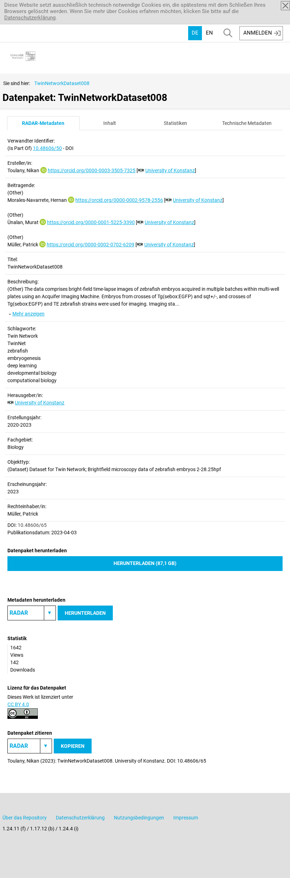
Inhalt (109, 123)
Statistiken (175, 123)
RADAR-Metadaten (43, 123)
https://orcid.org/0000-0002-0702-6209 (90, 244)
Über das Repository (24, 817)
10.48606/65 (32, 525)
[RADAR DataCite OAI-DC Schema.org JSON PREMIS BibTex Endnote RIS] (31, 613)
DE (195, 33)
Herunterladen (85, 613)
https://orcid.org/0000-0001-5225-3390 (91, 222)
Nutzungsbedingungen (139, 817)
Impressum (185, 817)
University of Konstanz (170, 170)
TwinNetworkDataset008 (61, 83)
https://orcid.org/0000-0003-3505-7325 (91, 170)
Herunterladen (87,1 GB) (145, 563)
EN (209, 33)
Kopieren (73, 746)
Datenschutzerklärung (30, 17)
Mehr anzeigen (28, 314)
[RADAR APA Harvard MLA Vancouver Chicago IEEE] (29, 746)
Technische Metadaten (247, 123)
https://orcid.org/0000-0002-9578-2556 (119, 200)
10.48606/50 (47, 148)
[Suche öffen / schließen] (228, 33)
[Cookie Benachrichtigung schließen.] (285, 5)
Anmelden (257, 33)
